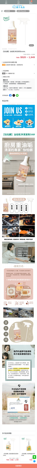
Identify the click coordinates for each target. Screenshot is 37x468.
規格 (4, 73)
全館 (4, 65)
